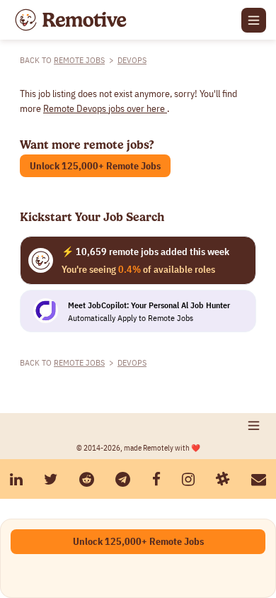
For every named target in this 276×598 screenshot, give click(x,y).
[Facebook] (156, 479)
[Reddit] (86, 479)
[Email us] (258, 479)
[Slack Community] (223, 479)
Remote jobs (79, 60)
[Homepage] (71, 20)
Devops (131, 60)
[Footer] (253, 425)
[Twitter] (51, 479)
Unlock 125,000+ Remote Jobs (95, 165)
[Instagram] (188, 479)
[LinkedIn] (16, 479)
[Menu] (253, 20)
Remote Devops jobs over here (105, 108)
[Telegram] (122, 479)
